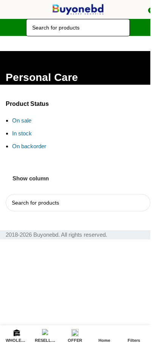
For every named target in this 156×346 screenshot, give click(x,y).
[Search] (121, 27)
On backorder (29, 146)
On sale (21, 120)
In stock (22, 133)
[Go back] (15, 60)
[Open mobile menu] (9, 9)
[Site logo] (78, 9)
